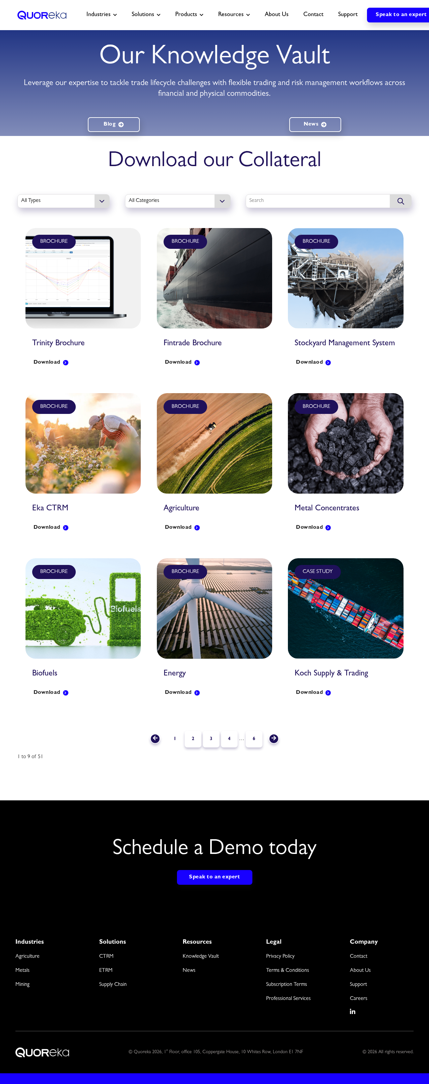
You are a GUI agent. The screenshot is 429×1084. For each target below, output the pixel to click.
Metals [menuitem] (22, 970)
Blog (110, 124)
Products (186, 15)
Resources (231, 15)
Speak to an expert (214, 877)
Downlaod (309, 362)
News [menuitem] (189, 970)
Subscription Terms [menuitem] (286, 985)
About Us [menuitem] (360, 970)
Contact (313, 15)
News (311, 124)
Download (47, 362)
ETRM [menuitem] (106, 970)
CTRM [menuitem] (106, 956)
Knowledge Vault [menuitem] (201, 956)
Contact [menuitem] (358, 956)
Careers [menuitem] (358, 999)
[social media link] (353, 1012)
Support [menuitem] (358, 985)
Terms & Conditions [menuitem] (287, 970)
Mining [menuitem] (22, 985)
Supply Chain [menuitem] (113, 985)
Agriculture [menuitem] (27, 956)
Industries (98, 15)
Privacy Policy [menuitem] (280, 956)
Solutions (143, 15)
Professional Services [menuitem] (288, 999)
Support (348, 15)
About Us (277, 15)
